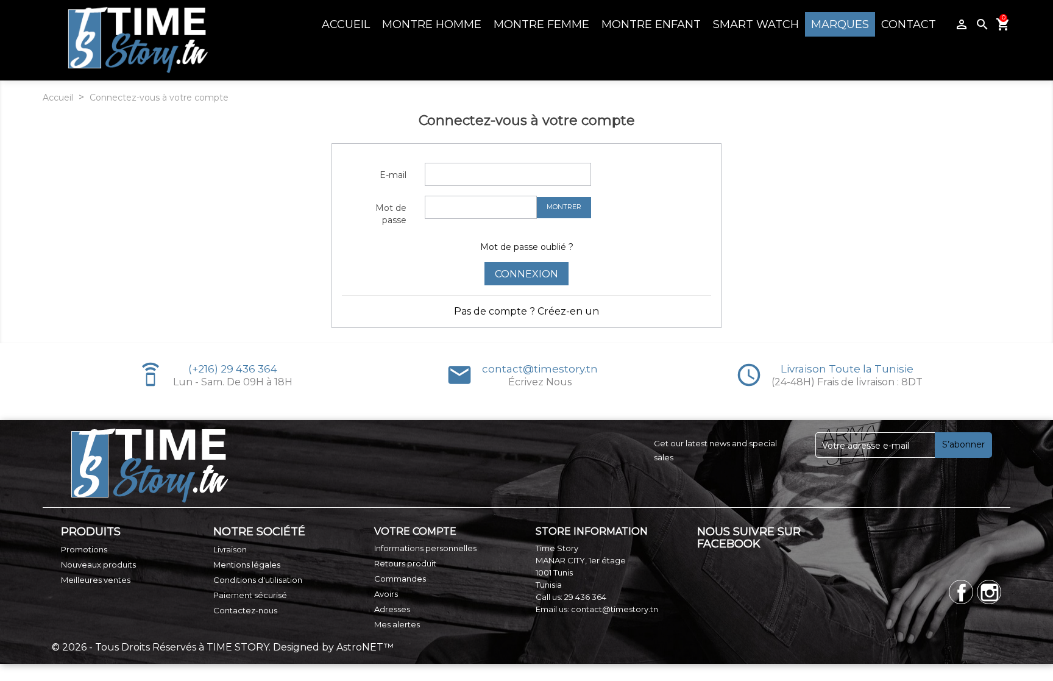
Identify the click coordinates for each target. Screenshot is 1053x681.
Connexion (526, 274)
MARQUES (840, 24)
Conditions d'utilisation (257, 580)
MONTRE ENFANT (651, 24)
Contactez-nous (245, 610)
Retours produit (405, 563)
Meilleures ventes (95, 580)
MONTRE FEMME (541, 24)
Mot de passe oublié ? (526, 246)
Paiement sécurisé (250, 595)
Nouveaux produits (98, 564)
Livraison (230, 549)
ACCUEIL (346, 24)
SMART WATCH (756, 24)
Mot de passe (390, 214)
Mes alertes (397, 624)
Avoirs (386, 594)
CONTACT (908, 24)
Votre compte (415, 531)
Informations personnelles (425, 548)
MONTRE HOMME (431, 24)
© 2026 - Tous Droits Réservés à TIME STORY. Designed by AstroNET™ (223, 647)
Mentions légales (246, 564)
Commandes (400, 578)
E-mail (393, 174)
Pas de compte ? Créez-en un (526, 311)
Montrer (564, 206)
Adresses (392, 609)
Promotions (84, 549)
